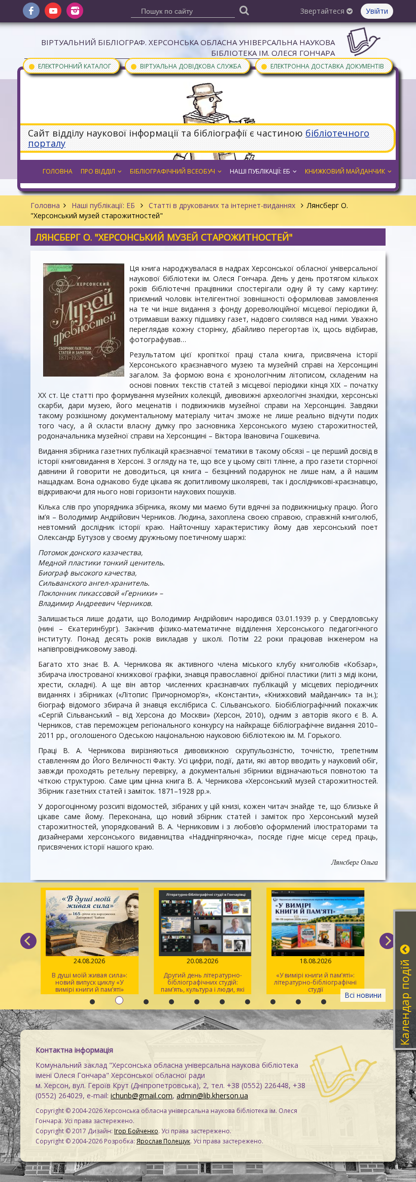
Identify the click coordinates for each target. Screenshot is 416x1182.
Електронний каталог (69, 65)
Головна (45, 205)
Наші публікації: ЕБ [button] (260, 171)
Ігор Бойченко (136, 1131)
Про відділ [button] (98, 171)
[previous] (28, 941)
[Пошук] (244, 10)
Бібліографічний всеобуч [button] (172, 171)
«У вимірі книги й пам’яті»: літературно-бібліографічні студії (315, 975)
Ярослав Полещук (163, 1141)
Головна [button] (58, 171)
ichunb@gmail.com (141, 1095)
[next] (387, 941)
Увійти (377, 11)
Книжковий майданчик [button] (345, 171)
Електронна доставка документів (322, 65)
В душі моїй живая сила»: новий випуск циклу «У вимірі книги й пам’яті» (89, 975)
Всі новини (363, 995)
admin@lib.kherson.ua (212, 1095)
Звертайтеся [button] (323, 11)
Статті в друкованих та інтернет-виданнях (222, 205)
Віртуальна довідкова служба (185, 65)
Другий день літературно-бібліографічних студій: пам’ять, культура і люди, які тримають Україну (203, 975)
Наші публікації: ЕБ (103, 205)
